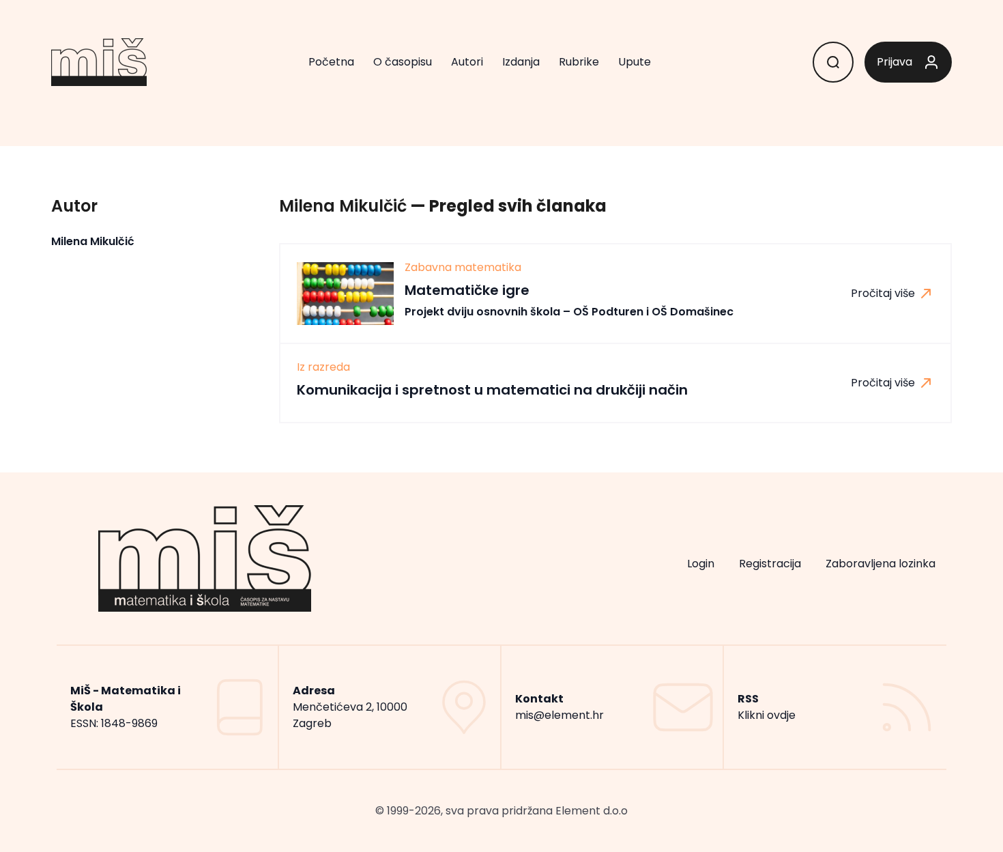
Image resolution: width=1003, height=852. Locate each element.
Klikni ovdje (767, 715)
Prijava (894, 62)
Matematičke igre (569, 300)
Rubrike (579, 62)
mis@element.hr (559, 715)
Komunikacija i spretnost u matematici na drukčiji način (492, 389)
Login (700, 563)
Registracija (770, 563)
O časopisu (402, 62)
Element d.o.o (591, 811)
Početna (331, 62)
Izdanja (521, 62)
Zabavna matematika (463, 267)
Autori (467, 62)
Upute (634, 62)
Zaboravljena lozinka (880, 563)
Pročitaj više (884, 293)
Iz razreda (323, 367)
